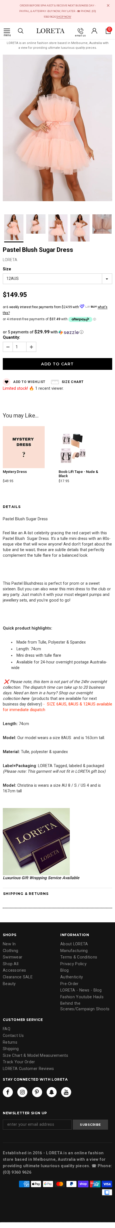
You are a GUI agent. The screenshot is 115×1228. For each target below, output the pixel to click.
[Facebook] (8, 1092)
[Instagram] (22, 1092)
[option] (57, 129)
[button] (57, 332)
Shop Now (63, 16)
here (25, 698)
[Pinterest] (37, 1092)
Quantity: (11, 337)
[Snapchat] (52, 1092)
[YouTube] (66, 1092)
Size (7, 269)
